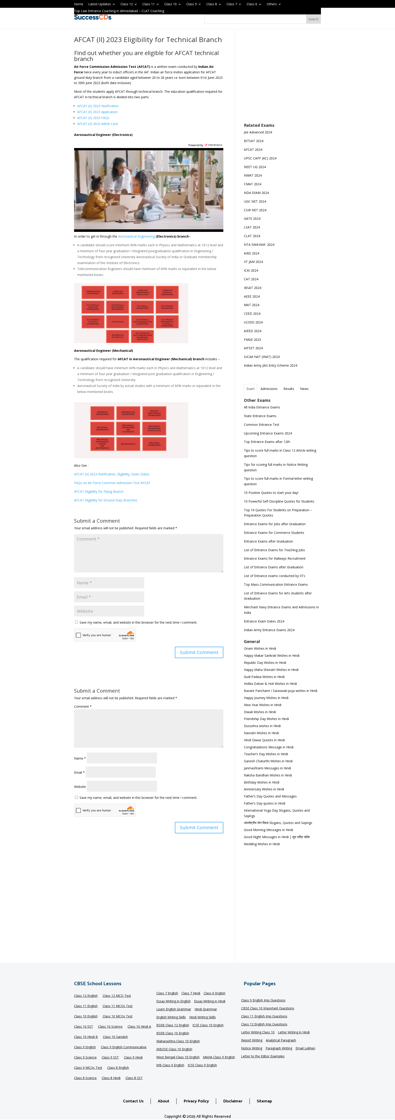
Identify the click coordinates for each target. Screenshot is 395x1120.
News (304, 389)
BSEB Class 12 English (172, 1025)
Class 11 (148, 4)
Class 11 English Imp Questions (264, 1016)
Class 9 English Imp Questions (263, 1000)
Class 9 (191, 4)
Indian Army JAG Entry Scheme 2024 (270, 365)
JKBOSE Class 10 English (174, 1049)
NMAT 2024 (253, 175)
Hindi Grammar (206, 1009)
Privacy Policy (196, 1101)
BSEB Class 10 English (172, 1033)
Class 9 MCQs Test (88, 1068)
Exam (250, 389)
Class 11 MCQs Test (118, 1006)
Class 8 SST (134, 1078)
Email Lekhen (305, 1048)
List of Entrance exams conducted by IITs (274, 576)
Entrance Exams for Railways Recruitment (275, 558)
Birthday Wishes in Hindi (261, 782)
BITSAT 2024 (253, 141)
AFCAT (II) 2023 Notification (98, 106)
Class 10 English (86, 1016)
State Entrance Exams (260, 416)
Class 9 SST (110, 1057)
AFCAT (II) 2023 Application (97, 112)
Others (272, 4)
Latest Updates (99, 4)
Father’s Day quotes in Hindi (264, 803)
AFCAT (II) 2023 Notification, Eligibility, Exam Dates (111, 474)
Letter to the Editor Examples (263, 1056)
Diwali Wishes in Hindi (260, 712)
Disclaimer (233, 1101)
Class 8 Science (85, 1078)
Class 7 (232, 4)
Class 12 (126, 4)
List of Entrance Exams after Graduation (273, 567)
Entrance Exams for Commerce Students (274, 532)
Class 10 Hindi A (139, 1027)
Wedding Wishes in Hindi (262, 844)
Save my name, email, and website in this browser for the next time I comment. (138, 622)
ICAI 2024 (251, 270)
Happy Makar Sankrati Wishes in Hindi (271, 655)
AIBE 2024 (252, 253)
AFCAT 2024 (253, 149)
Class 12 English (86, 996)
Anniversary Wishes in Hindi (264, 789)
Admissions (269, 389)
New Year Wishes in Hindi (262, 705)
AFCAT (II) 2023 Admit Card (97, 124)
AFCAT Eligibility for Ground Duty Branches (105, 500)
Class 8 (211, 4)
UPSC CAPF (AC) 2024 (260, 158)
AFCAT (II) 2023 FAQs (93, 118)
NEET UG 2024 (255, 167)
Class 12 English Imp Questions (264, 1024)
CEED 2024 (252, 313)
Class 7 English (167, 993)
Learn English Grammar (173, 1009)
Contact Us (133, 1101)
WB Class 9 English (170, 1065)
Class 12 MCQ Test (117, 996)
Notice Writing (251, 1048)
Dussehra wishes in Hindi (262, 726)
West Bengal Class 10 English (178, 1057)
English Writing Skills (171, 1017)
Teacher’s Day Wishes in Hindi (266, 754)
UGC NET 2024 (255, 201)
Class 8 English (118, 1068)
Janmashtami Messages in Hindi (267, 768)
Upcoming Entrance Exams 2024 (268, 433)
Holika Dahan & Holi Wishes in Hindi (270, 683)
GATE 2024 (252, 218)
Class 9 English (85, 1047)
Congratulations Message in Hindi (269, 747)
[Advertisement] (282, 79)
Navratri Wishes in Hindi (261, 733)
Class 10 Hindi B (86, 1037)
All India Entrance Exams (262, 407)
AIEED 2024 (253, 331)
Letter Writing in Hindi (294, 1032)
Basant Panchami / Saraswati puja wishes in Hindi (280, 690)
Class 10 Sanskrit (115, 1037)
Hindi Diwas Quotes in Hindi (265, 740)
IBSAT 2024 (253, 288)
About (163, 1101)
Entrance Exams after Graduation (268, 541)
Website (80, 786)
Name (80, 758)
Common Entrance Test (261, 424)
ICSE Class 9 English (202, 1065)
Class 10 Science (110, 1027)
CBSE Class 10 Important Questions (267, 1008)
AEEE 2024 (252, 296)
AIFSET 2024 (253, 348)
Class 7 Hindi (190, 993)
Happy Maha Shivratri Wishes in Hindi (271, 669)
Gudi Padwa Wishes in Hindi (264, 677)
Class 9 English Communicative (124, 1047)
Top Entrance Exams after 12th (267, 442)
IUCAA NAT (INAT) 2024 (262, 357)
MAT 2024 (252, 305)
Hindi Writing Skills (202, 1017)
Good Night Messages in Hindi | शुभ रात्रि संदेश (277, 837)
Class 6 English (214, 993)
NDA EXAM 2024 (256, 193)
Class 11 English (86, 1006)
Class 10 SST (83, 1027)
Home (78, 4)
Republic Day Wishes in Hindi (265, 662)
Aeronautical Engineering (137, 236)
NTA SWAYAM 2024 (259, 244)
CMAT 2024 (252, 184)
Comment (83, 706)
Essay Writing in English (173, 1001)
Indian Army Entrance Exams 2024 (269, 630)
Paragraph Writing (279, 1048)
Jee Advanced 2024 (258, 132)
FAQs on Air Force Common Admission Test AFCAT (112, 483)
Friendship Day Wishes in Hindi (266, 719)
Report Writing (251, 1040)
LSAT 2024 (252, 227)
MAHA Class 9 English (219, 1057)
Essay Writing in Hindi (209, 1001)
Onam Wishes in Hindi (260, 648)
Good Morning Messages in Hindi (268, 830)
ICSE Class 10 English (208, 1025)
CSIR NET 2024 (255, 210)
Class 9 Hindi (133, 1057)
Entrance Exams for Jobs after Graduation (275, 524)
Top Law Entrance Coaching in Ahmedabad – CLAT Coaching (119, 11)
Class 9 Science (85, 1057)
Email (79, 772)
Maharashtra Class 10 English (178, 1041)
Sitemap (264, 1101)
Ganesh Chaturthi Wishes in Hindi (268, 761)
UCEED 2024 (253, 322)
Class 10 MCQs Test (118, 1016)
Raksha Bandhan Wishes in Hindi (268, 775)
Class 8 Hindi (111, 1078)
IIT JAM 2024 (254, 261)
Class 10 (170, 4)
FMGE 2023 (252, 339)
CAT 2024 (251, 279)
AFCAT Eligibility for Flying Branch (98, 491)
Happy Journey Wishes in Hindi (266, 698)
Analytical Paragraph (281, 1040)
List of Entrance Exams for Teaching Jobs (274, 550)
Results (288, 389)
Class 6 (252, 4)
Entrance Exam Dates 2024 (264, 621)
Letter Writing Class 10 (258, 1032)
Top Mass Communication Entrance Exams (276, 584)
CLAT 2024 (252, 236)
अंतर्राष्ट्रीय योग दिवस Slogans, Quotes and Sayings (278, 823)
